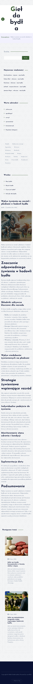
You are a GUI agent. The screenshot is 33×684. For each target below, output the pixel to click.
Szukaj (6, 52)
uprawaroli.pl (9, 121)
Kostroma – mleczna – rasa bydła (13, 83)
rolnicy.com (9, 109)
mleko (16, 156)
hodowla (17, 150)
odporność (24, 156)
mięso (19, 153)
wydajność (25, 159)
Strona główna (5, 37)
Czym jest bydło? (10, 189)
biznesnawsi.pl (10, 125)
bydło (7, 144)
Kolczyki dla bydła (11, 193)
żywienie (8, 163)
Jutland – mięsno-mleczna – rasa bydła (15, 86)
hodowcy (8, 150)
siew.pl (7, 117)
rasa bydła (15, 159)
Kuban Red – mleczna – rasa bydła (14, 79)
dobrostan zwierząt (18, 144)
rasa (7, 159)
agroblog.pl (9, 113)
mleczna (8, 156)
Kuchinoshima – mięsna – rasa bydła (14, 75)
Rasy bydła (9, 181)
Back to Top (17, 680)
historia (17, 147)
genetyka (8, 147)
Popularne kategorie (11, 130)
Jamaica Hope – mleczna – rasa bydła (14, 90)
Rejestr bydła (9, 185)
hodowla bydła (10, 153)
